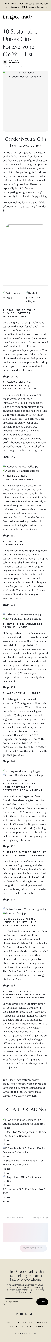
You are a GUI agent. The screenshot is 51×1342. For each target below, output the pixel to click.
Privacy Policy (21, 1326)
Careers (41, 1322)
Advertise (25, 1322)
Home (6, 1128)
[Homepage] (17, 17)
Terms (38, 1326)
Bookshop (42, 362)
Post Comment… (33, 1248)
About (10, 1322)
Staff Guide (14, 63)
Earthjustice (10, 1067)
